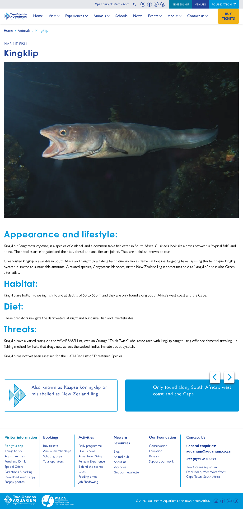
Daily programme (90, 445)
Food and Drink (15, 461)
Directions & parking (18, 471)
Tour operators (53, 461)
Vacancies (120, 466)
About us (120, 461)
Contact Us (203, 437)
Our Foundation (162, 437)
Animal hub (121, 456)
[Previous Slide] (215, 377)
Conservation (158, 445)
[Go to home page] (15, 16)
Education (155, 450)
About (173, 15)
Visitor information (21, 437)
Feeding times (88, 476)
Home (38, 15)
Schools (121, 15)
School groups (52, 455)
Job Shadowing (88, 481)
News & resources (122, 440)
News (137, 15)
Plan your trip (14, 445)
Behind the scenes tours (91, 468)
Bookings (51, 437)
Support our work (161, 461)
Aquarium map (14, 455)
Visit (54, 15)
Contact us (195, 15)
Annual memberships (57, 450)
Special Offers (14, 466)
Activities (86, 437)
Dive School (87, 450)
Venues (200, 4)
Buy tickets (50, 445)
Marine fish (15, 43)
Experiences (74, 15)
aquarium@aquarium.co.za (208, 451)
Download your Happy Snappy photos (20, 479)
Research (155, 455)
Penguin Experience (92, 461)
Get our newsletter (127, 472)
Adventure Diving (90, 455)
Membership (180, 4)
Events (153, 15)
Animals (99, 15)
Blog (118, 451)
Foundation (222, 4)
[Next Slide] (229, 377)
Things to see (14, 450)
